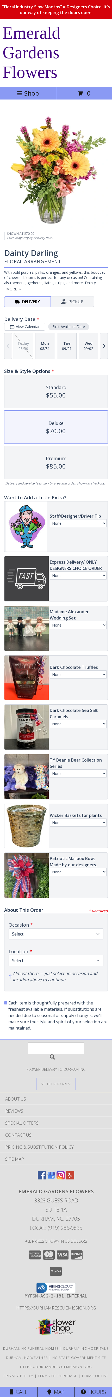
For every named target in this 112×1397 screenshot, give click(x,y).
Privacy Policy (18, 1375)
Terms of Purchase (57, 1375)
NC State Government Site (79, 1357)
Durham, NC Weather (27, 1357)
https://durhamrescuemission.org (56, 1308)
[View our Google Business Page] (51, 1178)
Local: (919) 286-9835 (56, 1227)
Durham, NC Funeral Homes (31, 1348)
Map (58, 1391)
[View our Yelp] (70, 1178)
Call (20, 1391)
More (11, 289)
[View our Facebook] (42, 1178)
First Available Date (68, 326)
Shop (31, 93)
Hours (96, 1391)
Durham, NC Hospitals (86, 1348)
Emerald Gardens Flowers (31, 52)
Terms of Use (95, 1375)
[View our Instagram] (61, 1178)
